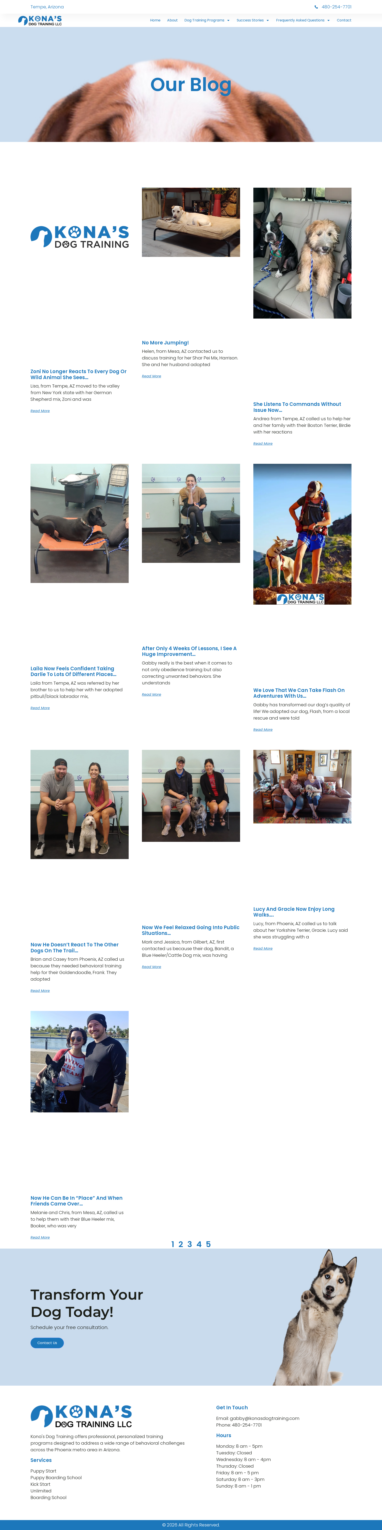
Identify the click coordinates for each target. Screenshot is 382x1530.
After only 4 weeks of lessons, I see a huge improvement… (189, 651)
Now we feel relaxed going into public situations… (191, 930)
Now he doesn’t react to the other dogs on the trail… (75, 947)
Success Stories (250, 20)
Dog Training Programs (204, 20)
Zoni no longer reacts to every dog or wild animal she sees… (79, 374)
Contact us (47, 1342)
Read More (40, 410)
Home (155, 20)
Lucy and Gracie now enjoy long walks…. (294, 912)
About (172, 20)
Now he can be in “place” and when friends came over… (76, 1201)
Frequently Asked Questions (300, 20)
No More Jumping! (165, 342)
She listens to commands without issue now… (297, 407)
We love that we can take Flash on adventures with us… (299, 693)
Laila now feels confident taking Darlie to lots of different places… (74, 671)
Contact (344, 20)
